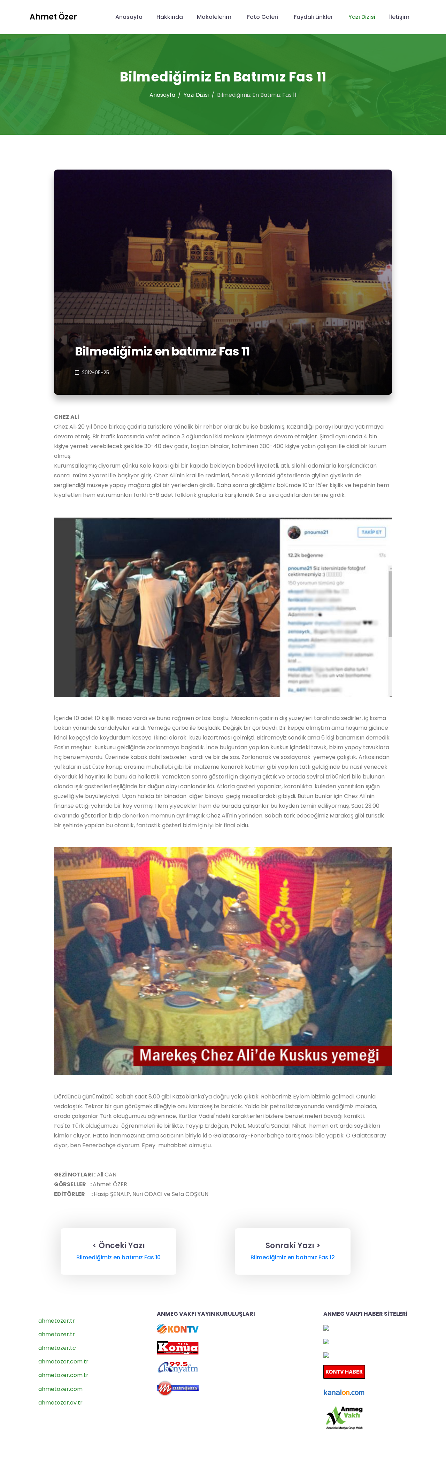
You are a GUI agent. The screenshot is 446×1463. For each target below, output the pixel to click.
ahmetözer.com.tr (63, 1375)
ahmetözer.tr (56, 1334)
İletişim (399, 17)
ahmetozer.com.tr (63, 1361)
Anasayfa (129, 17)
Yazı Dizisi (361, 17)
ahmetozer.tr (56, 1320)
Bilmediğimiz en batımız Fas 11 (162, 351)
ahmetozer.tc (57, 1348)
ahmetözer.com (60, 1389)
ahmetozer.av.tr (60, 1402)
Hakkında (169, 17)
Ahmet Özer (53, 17)
